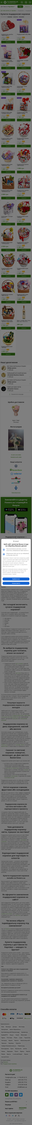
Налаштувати (16, 583)
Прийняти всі (16, 579)
